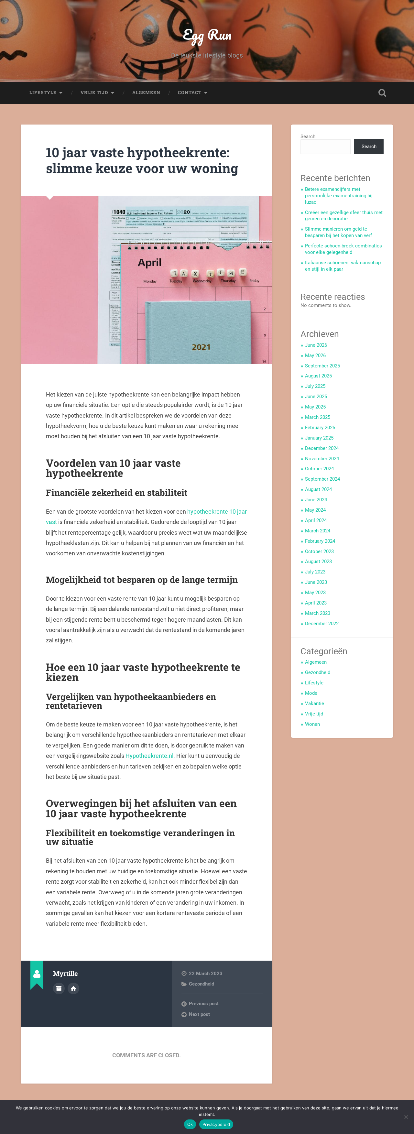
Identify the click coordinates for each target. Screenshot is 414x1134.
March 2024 (317, 531)
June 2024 (316, 500)
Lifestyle (43, 92)
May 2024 (315, 510)
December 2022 (322, 624)
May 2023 (315, 592)
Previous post (204, 1004)
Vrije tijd (94, 92)
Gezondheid (201, 984)
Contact (190, 92)
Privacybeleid (216, 1124)
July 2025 (315, 386)
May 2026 (315, 355)
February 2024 (320, 541)
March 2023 (317, 613)
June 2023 (316, 582)
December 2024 (322, 448)
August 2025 (318, 376)
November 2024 (322, 459)
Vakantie (314, 703)
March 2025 (317, 417)
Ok (190, 1124)
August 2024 (318, 489)
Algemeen (146, 92)
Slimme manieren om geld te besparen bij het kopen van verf (338, 232)
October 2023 (319, 551)
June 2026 (316, 345)
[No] (406, 1117)
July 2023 (315, 572)
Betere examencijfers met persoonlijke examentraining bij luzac (339, 195)
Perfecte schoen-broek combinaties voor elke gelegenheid (343, 249)
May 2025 (315, 407)
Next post (199, 1014)
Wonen (312, 724)
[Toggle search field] (382, 93)
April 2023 (316, 603)
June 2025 (316, 396)
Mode (311, 693)
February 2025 (320, 428)
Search (307, 136)
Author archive (59, 988)
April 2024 (316, 520)
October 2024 (319, 469)
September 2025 (322, 366)
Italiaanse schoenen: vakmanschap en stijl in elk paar (343, 266)
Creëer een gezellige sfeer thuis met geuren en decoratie (344, 216)
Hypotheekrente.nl (149, 755)
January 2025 (319, 438)
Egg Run (207, 34)
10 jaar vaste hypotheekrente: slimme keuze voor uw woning (142, 160)
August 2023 (318, 561)
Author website (73, 988)
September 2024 (322, 479)
